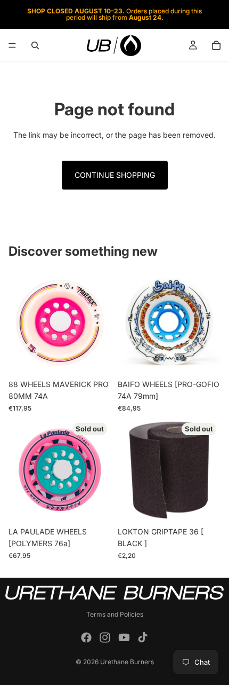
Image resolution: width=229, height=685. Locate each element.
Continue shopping (115, 174)
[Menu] (12, 45)
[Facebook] (86, 637)
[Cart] (216, 45)
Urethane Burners (127, 662)
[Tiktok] (142, 637)
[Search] (35, 45)
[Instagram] (105, 637)
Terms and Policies (114, 614)
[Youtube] (124, 637)
